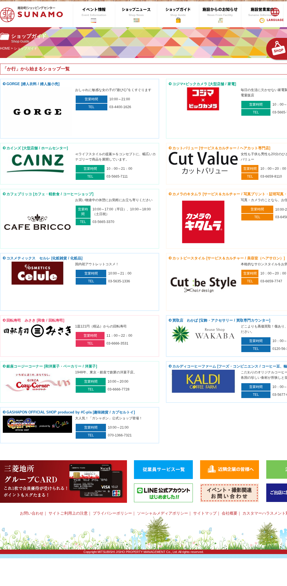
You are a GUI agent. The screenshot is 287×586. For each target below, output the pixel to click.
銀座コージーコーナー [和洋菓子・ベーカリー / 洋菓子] (51, 366)
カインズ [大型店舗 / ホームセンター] (37, 148)
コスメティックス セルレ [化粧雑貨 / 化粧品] (44, 258)
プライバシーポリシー (112, 513)
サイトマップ (205, 513)
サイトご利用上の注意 (68, 513)
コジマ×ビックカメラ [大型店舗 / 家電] (204, 84)
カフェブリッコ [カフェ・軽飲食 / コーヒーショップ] (49, 194)
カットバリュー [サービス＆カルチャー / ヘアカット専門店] (221, 148)
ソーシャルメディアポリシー (162, 513)
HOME (5, 48)
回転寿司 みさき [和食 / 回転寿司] (35, 320)
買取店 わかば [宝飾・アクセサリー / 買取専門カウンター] (221, 320)
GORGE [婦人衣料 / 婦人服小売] (32, 84)
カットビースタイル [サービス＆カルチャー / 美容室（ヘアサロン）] (228, 258)
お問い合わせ (31, 513)
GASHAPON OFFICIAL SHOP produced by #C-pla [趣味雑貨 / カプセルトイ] (70, 412)
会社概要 (229, 513)
